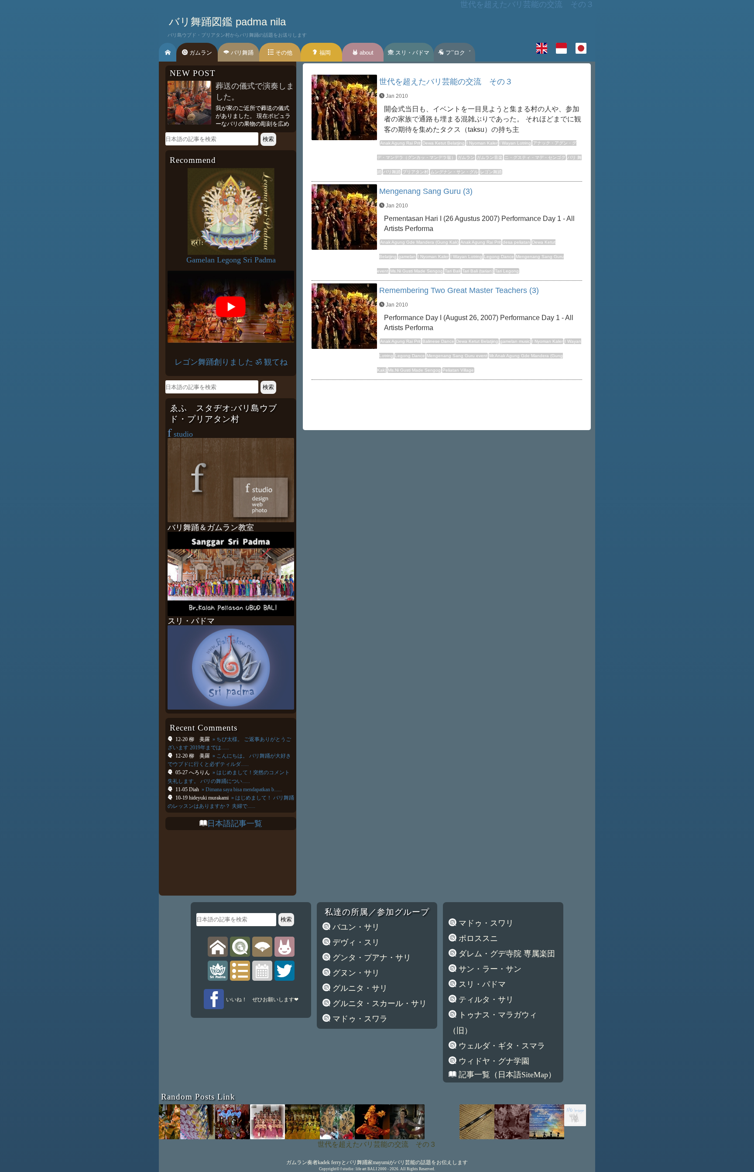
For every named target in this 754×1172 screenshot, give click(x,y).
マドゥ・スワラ (358, 1018)
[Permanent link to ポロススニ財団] (349, 1136)
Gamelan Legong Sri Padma (231, 259)
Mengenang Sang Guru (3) (426, 191)
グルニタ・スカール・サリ (378, 1003)
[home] (218, 946)
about (366, 52)
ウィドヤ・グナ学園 (492, 1061)
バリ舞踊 (241, 52)
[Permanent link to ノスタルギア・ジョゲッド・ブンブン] (384, 1136)
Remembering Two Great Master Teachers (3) (459, 290)
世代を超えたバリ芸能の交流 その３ (446, 81)
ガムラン (200, 52)
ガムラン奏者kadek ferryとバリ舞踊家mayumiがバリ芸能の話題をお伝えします (377, 1162)
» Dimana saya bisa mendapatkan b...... (241, 789)
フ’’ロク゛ (457, 52)
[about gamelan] (240, 946)
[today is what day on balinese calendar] (262, 970)
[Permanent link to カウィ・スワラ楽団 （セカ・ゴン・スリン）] (453, 1136)
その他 (283, 52)
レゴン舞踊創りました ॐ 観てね (231, 362)
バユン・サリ (355, 927)
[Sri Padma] (218, 970)
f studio (346, 1169)
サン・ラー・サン (488, 969)
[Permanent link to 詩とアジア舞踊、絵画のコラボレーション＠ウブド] (279, 1136)
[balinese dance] (262, 946)
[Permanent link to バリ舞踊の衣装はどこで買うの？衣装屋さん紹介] (488, 1136)
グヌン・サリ (355, 973)
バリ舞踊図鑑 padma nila (227, 22)
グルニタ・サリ (358, 988)
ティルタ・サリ (485, 999)
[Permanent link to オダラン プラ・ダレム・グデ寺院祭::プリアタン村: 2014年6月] (244, 1136)
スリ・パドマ (411, 52)
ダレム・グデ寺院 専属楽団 (505, 953)
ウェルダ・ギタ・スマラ (500, 1045)
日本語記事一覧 (234, 823)
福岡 (324, 52)
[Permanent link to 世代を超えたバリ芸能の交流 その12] (209, 1136)
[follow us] (284, 970)
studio (180, 434)
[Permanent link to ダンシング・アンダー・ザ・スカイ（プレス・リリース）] (523, 1136)
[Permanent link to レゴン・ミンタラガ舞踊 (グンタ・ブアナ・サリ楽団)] (593, 1136)
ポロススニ (477, 938)
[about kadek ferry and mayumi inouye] (284, 946)
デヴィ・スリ (355, 942)
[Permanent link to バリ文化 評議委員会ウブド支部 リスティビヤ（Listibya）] (314, 1136)
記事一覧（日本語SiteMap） (506, 1074)
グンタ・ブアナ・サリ (370, 957)
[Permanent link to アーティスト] (552, 1123)
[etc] (240, 970)
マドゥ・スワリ (485, 923)
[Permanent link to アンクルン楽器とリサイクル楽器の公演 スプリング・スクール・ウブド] (174, 1136)
